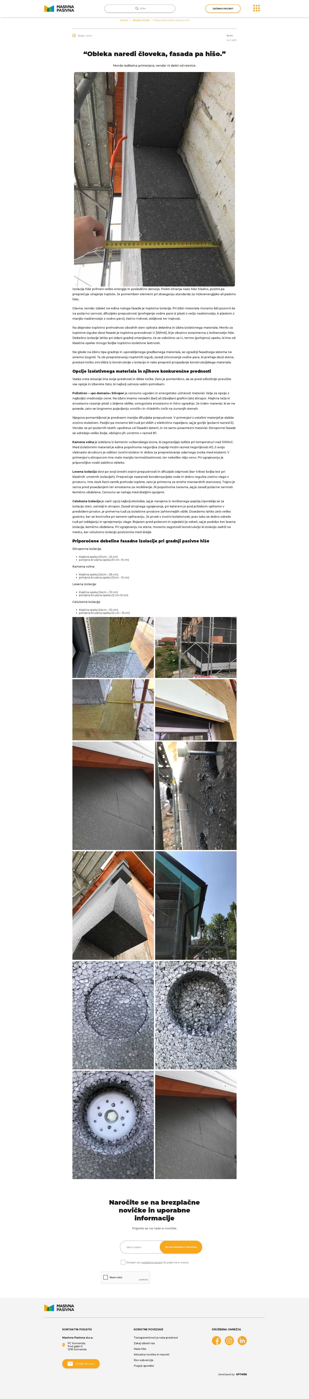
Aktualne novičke (141, 20)
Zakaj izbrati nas (144, 1343)
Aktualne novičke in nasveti (151, 1354)
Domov (124, 20)
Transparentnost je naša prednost (156, 1337)
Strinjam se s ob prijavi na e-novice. (157, 1262)
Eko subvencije (143, 1360)
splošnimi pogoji (152, 1262)
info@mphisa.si (84, 1363)
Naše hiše (140, 1348)
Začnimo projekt (223, 8)
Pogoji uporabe (144, 1365)
